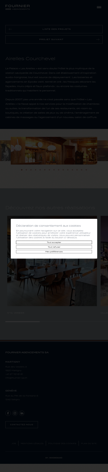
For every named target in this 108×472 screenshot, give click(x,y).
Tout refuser (54, 247)
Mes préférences (54, 251)
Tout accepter (54, 242)
